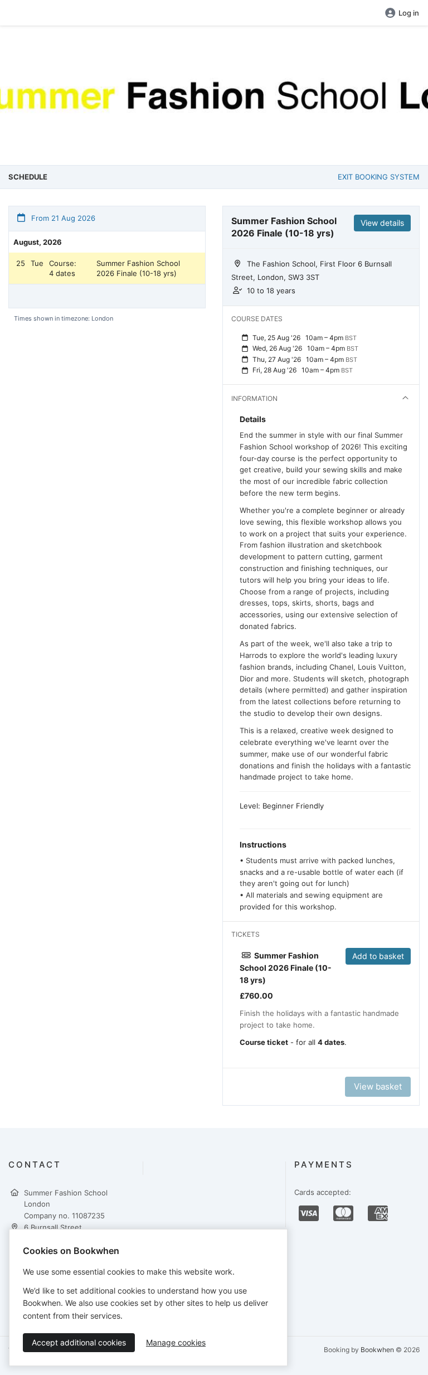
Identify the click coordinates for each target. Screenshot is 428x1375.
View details (382, 222)
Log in (408, 12)
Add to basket (378, 956)
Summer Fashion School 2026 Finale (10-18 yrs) (138, 268)
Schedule (27, 176)
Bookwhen (377, 1349)
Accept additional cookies (79, 1342)
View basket (378, 1086)
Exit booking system (379, 176)
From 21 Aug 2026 (62, 218)
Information (254, 398)
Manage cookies (176, 1342)
